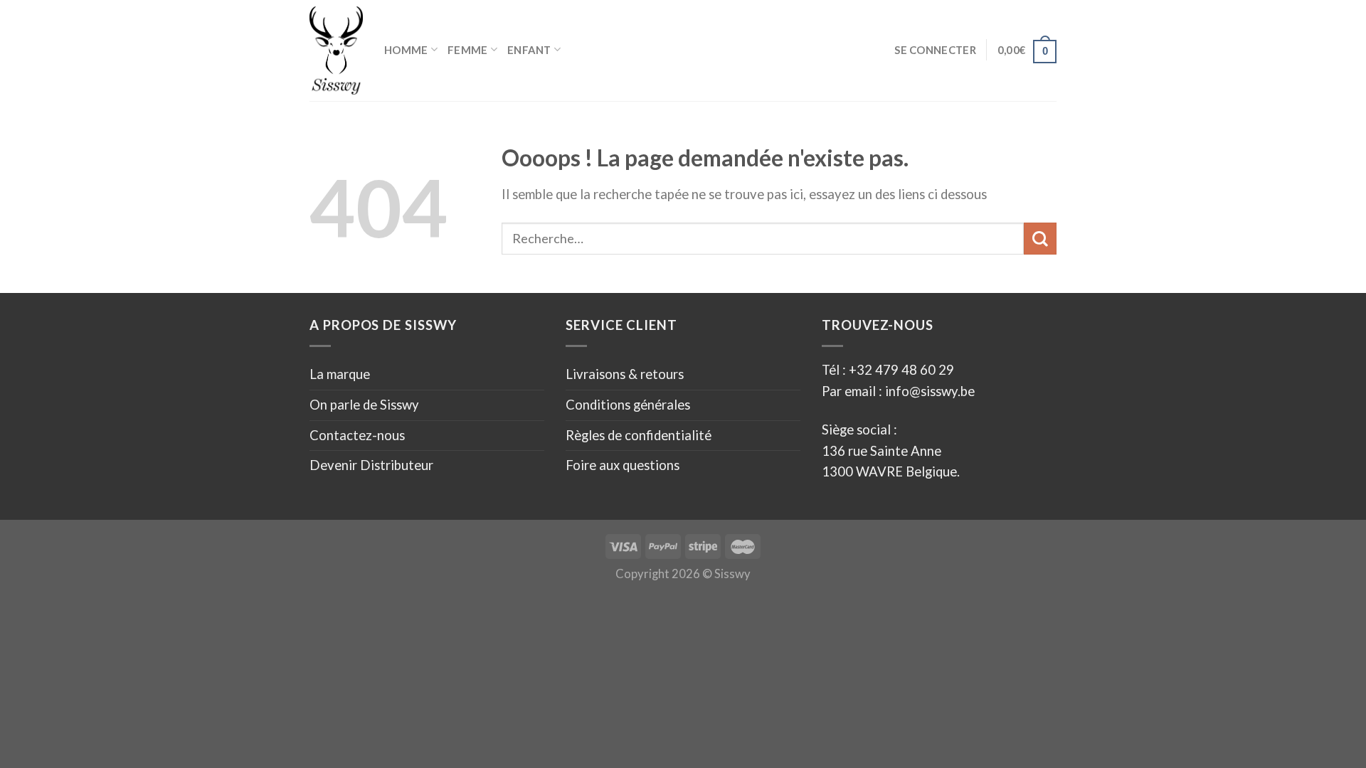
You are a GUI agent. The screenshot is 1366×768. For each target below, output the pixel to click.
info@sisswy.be (928, 391)
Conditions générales (628, 404)
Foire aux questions (622, 465)
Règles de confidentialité (638, 435)
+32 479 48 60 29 (901, 370)
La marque (339, 374)
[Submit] (1040, 239)
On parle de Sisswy (364, 404)
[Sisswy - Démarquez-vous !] (336, 50)
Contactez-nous (357, 435)
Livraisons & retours (625, 374)
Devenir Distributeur (371, 465)
